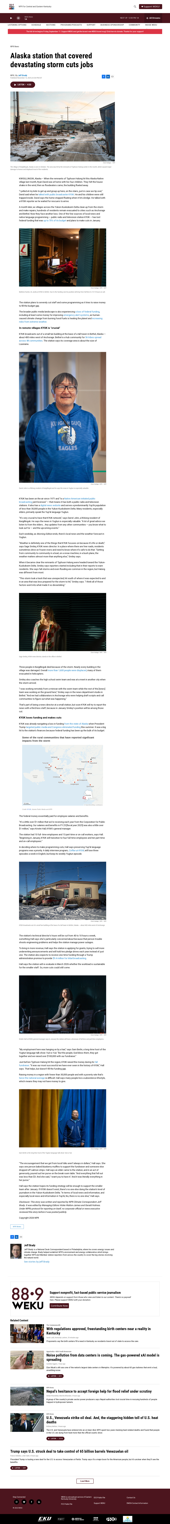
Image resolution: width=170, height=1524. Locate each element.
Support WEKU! (152, 6)
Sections (51, 25)
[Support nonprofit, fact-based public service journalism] (27, 1299)
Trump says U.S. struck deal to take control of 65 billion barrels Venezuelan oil (69, 1451)
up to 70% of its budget (55, 220)
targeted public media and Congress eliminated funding (53, 727)
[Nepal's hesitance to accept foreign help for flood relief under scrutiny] (27, 1396)
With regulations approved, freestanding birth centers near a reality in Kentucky (98, 1331)
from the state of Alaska (76, 723)
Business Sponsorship (112, 25)
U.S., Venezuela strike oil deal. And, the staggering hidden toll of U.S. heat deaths (102, 1420)
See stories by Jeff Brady (36, 1261)
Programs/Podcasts (71, 25)
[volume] (18, 18)
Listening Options (17, 25)
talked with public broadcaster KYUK (56, 194)
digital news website (50, 505)
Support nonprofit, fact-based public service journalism (85, 1292)
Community (134, 25)
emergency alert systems (76, 315)
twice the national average (32, 1078)
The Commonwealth (53, 1325)
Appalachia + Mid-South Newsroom (58, 1352)
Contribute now (59, 1305)
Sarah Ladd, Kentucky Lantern (56, 1338)
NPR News (14, 46)
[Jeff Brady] (16, 1251)
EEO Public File (99, 1498)
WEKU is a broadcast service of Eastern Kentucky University (76, 1498)
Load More (85, 1481)
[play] (11, 18)
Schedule (36, 25)
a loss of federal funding (87, 311)
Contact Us (131, 1498)
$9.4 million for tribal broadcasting (69, 958)
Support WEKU (99, 1503)
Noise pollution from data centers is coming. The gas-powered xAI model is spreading (102, 1357)
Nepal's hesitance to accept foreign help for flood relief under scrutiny (99, 1391)
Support (91, 25)
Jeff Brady (22, 75)
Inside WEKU (151, 25)
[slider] (22, 18)
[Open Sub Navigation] (10, 29)
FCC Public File (66, 1504)
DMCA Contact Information (137, 1503)
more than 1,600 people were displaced (67, 670)
